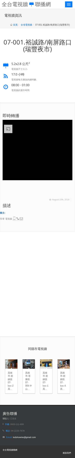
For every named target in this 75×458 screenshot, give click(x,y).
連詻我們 (67, 453)
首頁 (15, 24)
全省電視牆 (26, 24)
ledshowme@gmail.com (24, 437)
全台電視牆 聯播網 (26, 4)
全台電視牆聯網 (10, 450)
